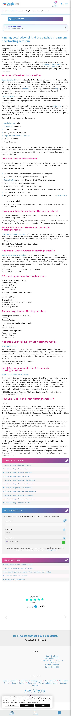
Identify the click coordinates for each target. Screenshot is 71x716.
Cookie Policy (50, 681)
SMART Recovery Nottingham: (14, 255)
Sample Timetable (10, 681)
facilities (26, 89)
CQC (57, 89)
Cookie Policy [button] (43, 700)
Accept (43, 705)
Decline (27, 705)
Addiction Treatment (52, 64)
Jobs (14, 683)
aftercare (57, 106)
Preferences (11, 705)
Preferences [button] (35, 702)
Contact (22, 683)
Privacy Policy (51, 550)
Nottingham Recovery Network (15, 375)
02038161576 (54, 667)
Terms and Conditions (48, 683)
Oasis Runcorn (8, 96)
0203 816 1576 (37, 639)
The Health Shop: (9, 346)
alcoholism (52, 66)
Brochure (32, 683)
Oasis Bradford (8, 80)
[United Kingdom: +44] (7, 542)
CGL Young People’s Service (13, 234)
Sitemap (24, 681)
